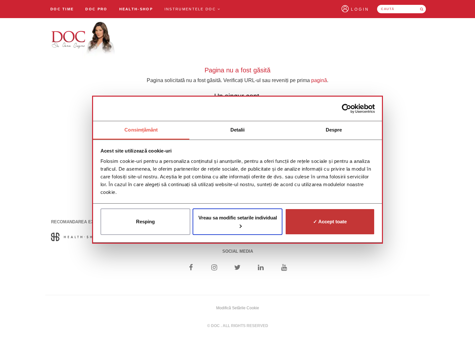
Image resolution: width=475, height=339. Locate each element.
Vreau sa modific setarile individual (237, 217)
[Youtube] (284, 268)
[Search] (421, 9)
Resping (145, 221)
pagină (319, 80)
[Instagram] (214, 268)
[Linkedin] (261, 268)
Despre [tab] (334, 129)
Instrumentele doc (190, 9)
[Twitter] (237, 268)
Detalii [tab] (237, 129)
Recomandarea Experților (83, 221)
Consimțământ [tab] (141, 129)
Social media (237, 251)
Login (360, 9)
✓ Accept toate (330, 221)
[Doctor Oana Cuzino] (83, 39)
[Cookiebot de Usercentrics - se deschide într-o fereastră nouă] (346, 108)
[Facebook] (191, 268)
